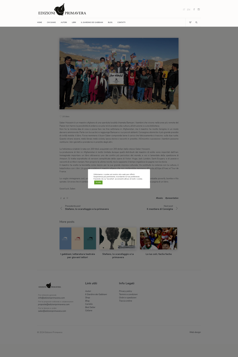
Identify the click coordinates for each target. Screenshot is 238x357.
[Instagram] (198, 9)
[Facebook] (194, 9)
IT (184, 9)
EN (188, 9)
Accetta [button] (98, 182)
